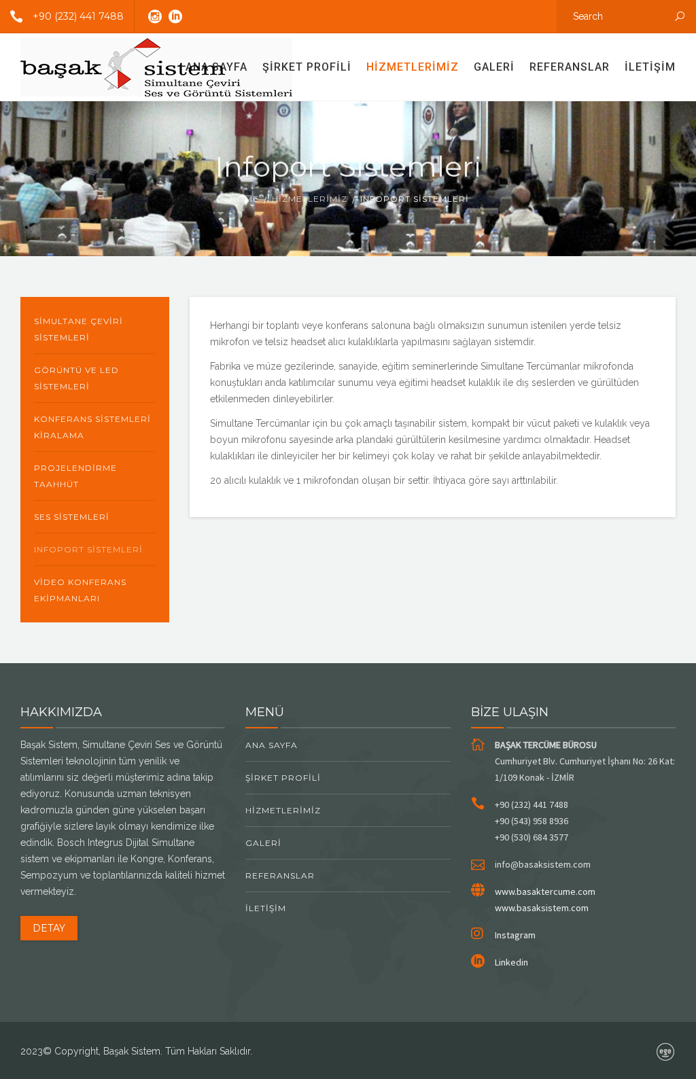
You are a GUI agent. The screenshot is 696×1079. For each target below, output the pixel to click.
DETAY (49, 928)
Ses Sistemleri (71, 517)
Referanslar (569, 66)
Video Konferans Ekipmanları (80, 590)
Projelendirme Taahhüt (75, 476)
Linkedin (511, 962)
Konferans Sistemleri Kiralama (92, 427)
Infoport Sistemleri (88, 549)
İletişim (650, 66)
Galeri (494, 66)
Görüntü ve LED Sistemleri (76, 378)
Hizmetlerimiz (412, 66)
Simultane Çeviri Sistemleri (78, 329)
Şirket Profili (306, 66)
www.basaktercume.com (545, 891)
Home (244, 199)
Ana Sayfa (216, 66)
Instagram (515, 935)
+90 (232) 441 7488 (78, 16)
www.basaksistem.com (542, 908)
